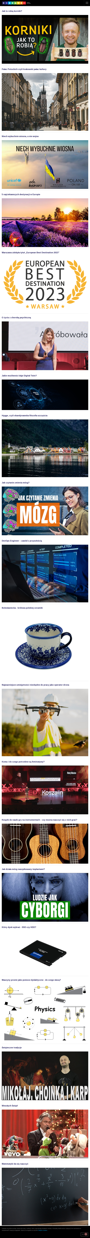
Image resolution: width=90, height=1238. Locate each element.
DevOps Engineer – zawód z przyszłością (22, 541)
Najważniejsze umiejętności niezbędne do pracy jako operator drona (35, 685)
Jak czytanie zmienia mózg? (15, 483)
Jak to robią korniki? (12, 11)
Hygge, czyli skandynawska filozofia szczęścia (24, 415)
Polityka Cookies (42, 1230)
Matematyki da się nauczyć (15, 1164)
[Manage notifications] (85, 1234)
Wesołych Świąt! (10, 1106)
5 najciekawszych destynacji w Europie (21, 194)
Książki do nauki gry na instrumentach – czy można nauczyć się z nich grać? (39, 820)
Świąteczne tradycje (12, 1047)
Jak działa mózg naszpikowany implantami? (23, 869)
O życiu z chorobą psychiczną (16, 317)
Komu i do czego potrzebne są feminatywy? (23, 762)
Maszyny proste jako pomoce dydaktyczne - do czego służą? (31, 980)
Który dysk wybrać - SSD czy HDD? (19, 927)
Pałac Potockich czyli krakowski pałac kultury (24, 69)
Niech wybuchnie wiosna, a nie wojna (20, 136)
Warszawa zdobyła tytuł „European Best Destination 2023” (30, 252)
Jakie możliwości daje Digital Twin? (19, 376)
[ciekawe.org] (17, 3)
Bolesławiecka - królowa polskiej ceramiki (22, 608)
